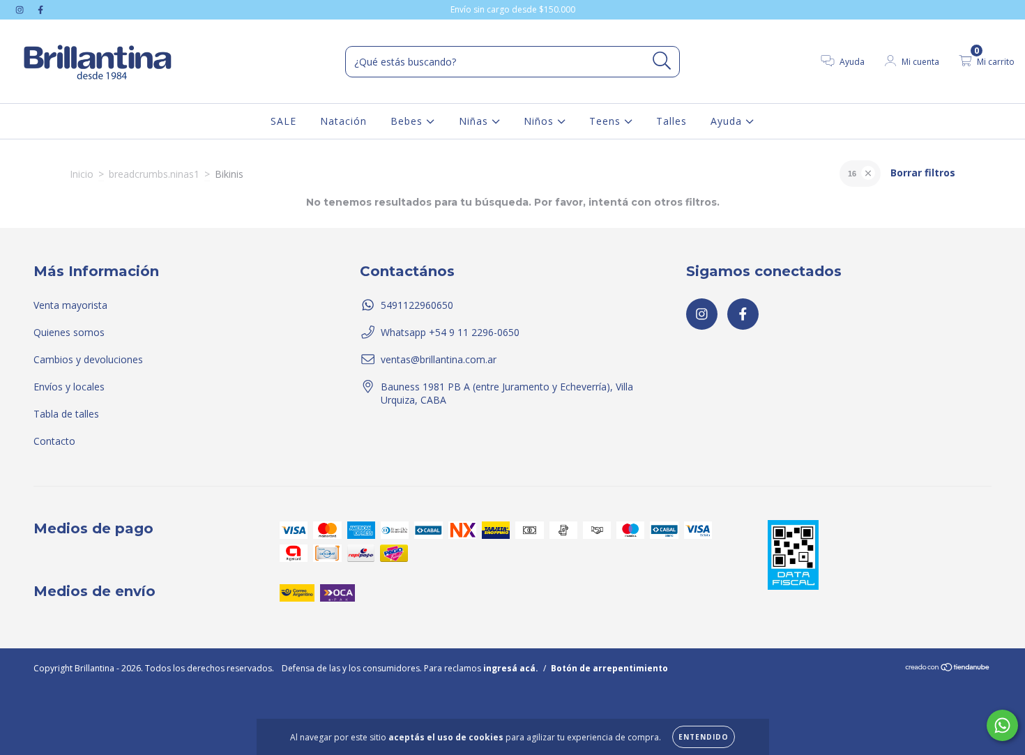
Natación (343, 121)
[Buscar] (662, 61)
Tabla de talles (66, 413)
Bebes (408, 121)
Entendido (703, 737)
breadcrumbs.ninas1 (154, 174)
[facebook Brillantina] (40, 9)
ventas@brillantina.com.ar (438, 359)
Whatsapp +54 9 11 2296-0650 (450, 332)
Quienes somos (69, 332)
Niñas (475, 121)
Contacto (54, 441)
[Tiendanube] (948, 669)
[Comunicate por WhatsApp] (1002, 725)
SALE (283, 121)
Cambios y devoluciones (88, 359)
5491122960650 (417, 305)
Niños (540, 121)
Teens (606, 121)
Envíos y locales (69, 386)
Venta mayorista (70, 305)
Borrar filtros (922, 172)
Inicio (81, 174)
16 (852, 173)
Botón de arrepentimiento (609, 668)
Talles (671, 121)
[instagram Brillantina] (20, 9)
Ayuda (728, 121)
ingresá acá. (510, 668)
